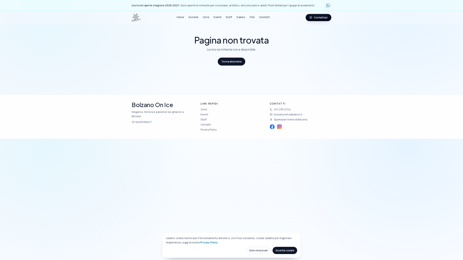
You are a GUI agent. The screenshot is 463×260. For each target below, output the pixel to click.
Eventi (217, 17)
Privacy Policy (209, 242)
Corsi (206, 17)
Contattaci (321, 17)
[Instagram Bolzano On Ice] (279, 126)
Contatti (264, 17)
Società (193, 17)
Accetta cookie (284, 250)
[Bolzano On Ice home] (136, 17)
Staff (229, 17)
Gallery (240, 17)
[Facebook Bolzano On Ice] (272, 126)
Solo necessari (258, 250)
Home (180, 17)
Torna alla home (231, 61)
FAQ (252, 17)
